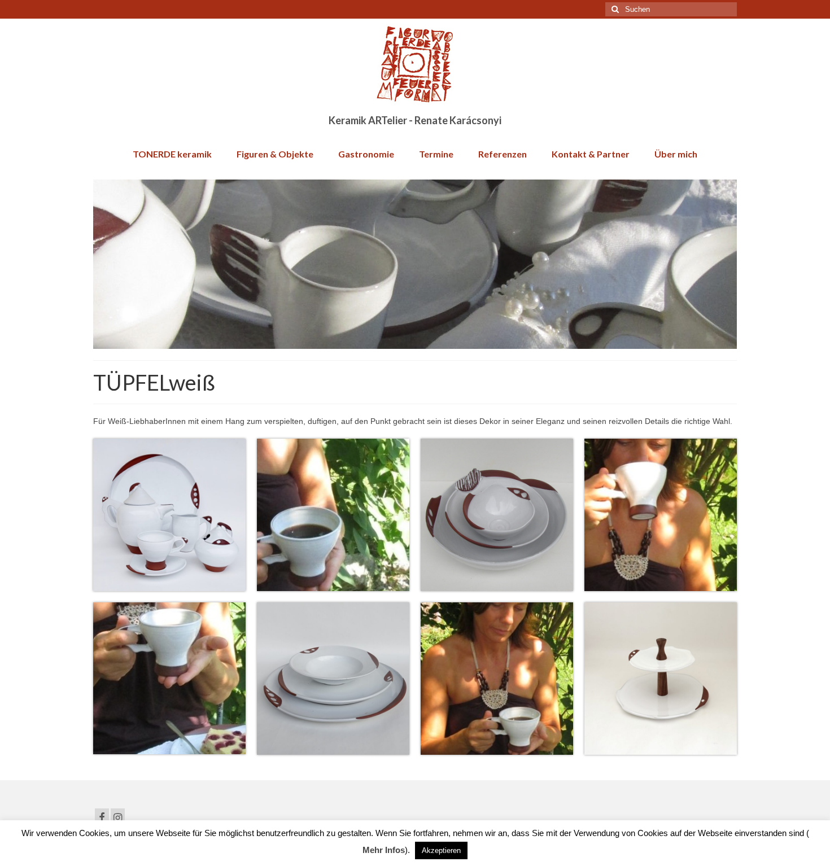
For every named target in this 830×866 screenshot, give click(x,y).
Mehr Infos (383, 850)
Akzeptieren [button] (441, 850)
